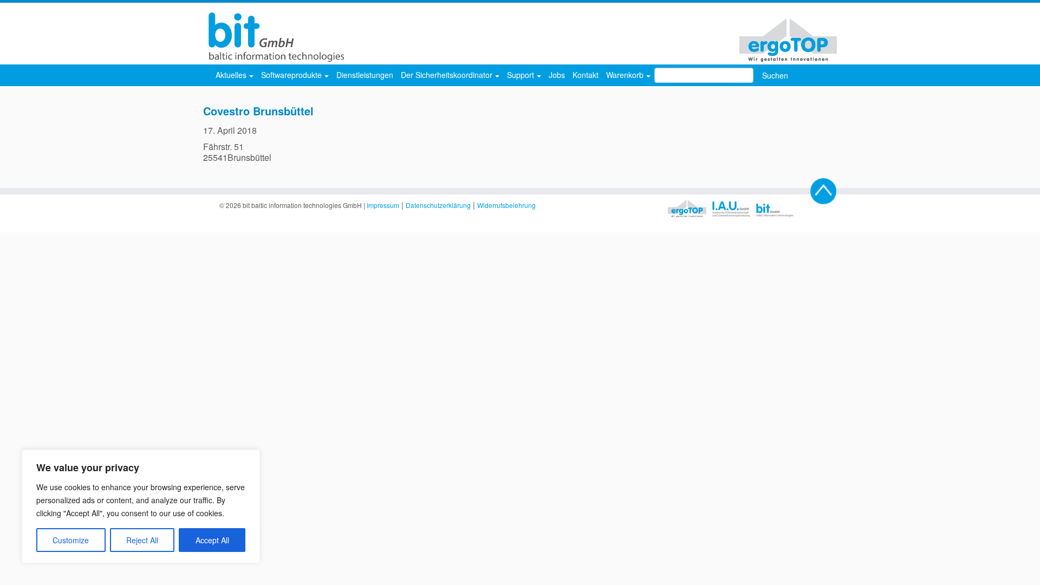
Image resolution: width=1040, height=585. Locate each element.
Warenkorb (626, 74)
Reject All (142, 540)
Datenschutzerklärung (438, 205)
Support (521, 74)
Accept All (212, 540)
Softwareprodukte (292, 74)
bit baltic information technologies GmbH (302, 205)
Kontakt (586, 74)
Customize (71, 540)
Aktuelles (232, 74)
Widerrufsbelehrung (506, 205)
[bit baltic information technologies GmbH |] (273, 37)
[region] (141, 506)
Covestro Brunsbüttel (258, 111)
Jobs (557, 74)
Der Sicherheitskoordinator (448, 74)
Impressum (383, 205)
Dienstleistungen (364, 74)
